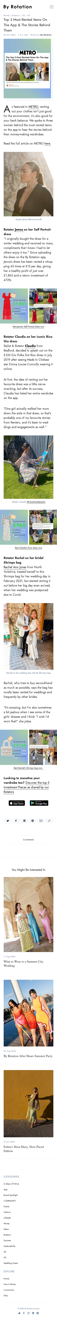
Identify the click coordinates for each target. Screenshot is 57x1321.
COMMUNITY (10, 1200)
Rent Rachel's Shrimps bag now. (28, 768)
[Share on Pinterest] (33, 820)
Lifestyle (7, 1217)
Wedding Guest (11, 1263)
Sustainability (9, 1246)
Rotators (16, 15)
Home (6, 1278)
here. (47, 143)
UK (29, 15)
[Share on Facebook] (16, 820)
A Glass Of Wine (11, 1183)
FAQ (6, 1295)
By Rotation (46, 35)
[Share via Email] (41, 820)
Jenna (19, 229)
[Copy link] (49, 820)
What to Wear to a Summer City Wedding (23, 963)
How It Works (10, 1284)
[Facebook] (24, 1314)
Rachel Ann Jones (15, 567)
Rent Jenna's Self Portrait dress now (28, 326)
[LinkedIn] (33, 1314)
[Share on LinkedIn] (24, 820)
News (6, 1229)
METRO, (34, 107)
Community (9, 1290)
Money (7, 15)
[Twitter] (19, 1314)
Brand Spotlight (10, 1195)
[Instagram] (28, 1314)
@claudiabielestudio (36, 502)
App (5, 1189)
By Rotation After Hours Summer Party (28, 1056)
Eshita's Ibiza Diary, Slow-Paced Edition (24, 1149)
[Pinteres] (38, 1314)
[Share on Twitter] (8, 820)
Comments (28, 839)
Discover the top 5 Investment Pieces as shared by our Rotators (26, 787)
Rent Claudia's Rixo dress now (28, 547)
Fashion (7, 1212)
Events (6, 1206)
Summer (7, 1240)
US (23, 15)
